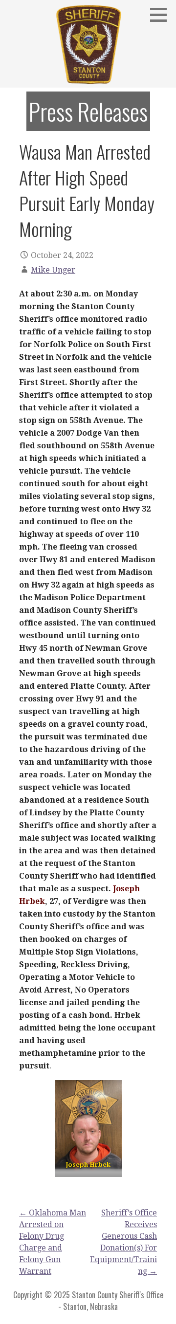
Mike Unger (53, 270)
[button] (162, 14)
